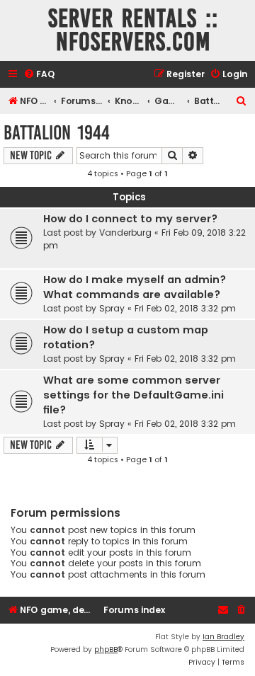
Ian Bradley (223, 636)
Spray (112, 308)
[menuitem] (39, 74)
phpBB (106, 649)
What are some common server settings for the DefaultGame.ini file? (133, 395)
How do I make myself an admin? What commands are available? (134, 287)
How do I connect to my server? (130, 219)
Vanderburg (125, 233)
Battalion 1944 (57, 133)
